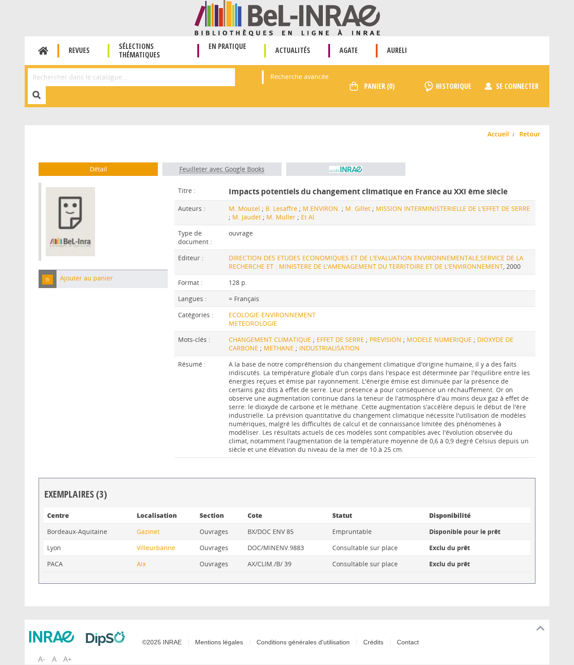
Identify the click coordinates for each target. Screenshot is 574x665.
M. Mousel (244, 208)
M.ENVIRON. (321, 208)
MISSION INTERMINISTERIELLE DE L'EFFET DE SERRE (453, 208)
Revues (79, 50)
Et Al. (308, 217)
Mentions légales (219, 642)
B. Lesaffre (281, 208)
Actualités (292, 50)
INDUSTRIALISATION (329, 348)
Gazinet (148, 531)
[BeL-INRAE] (287, 17)
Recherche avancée (299, 76)
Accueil (43, 50)
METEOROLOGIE (253, 323)
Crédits (373, 642)
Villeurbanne (156, 547)
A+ (67, 659)
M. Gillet (357, 208)
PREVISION (386, 339)
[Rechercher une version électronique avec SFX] (345, 169)
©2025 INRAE (162, 642)
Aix (141, 564)
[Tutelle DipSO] (107, 638)
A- (41, 659)
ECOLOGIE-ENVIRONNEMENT (272, 315)
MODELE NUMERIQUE (440, 339)
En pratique (227, 46)
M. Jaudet (246, 217)
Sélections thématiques (139, 50)
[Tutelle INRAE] (53, 637)
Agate (348, 50)
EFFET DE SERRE (341, 339)
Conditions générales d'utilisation (303, 642)
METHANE (280, 348)
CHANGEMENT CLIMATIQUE (271, 339)
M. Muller (281, 217)
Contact (408, 642)
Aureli (397, 50)
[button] (48, 279)
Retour (529, 134)
